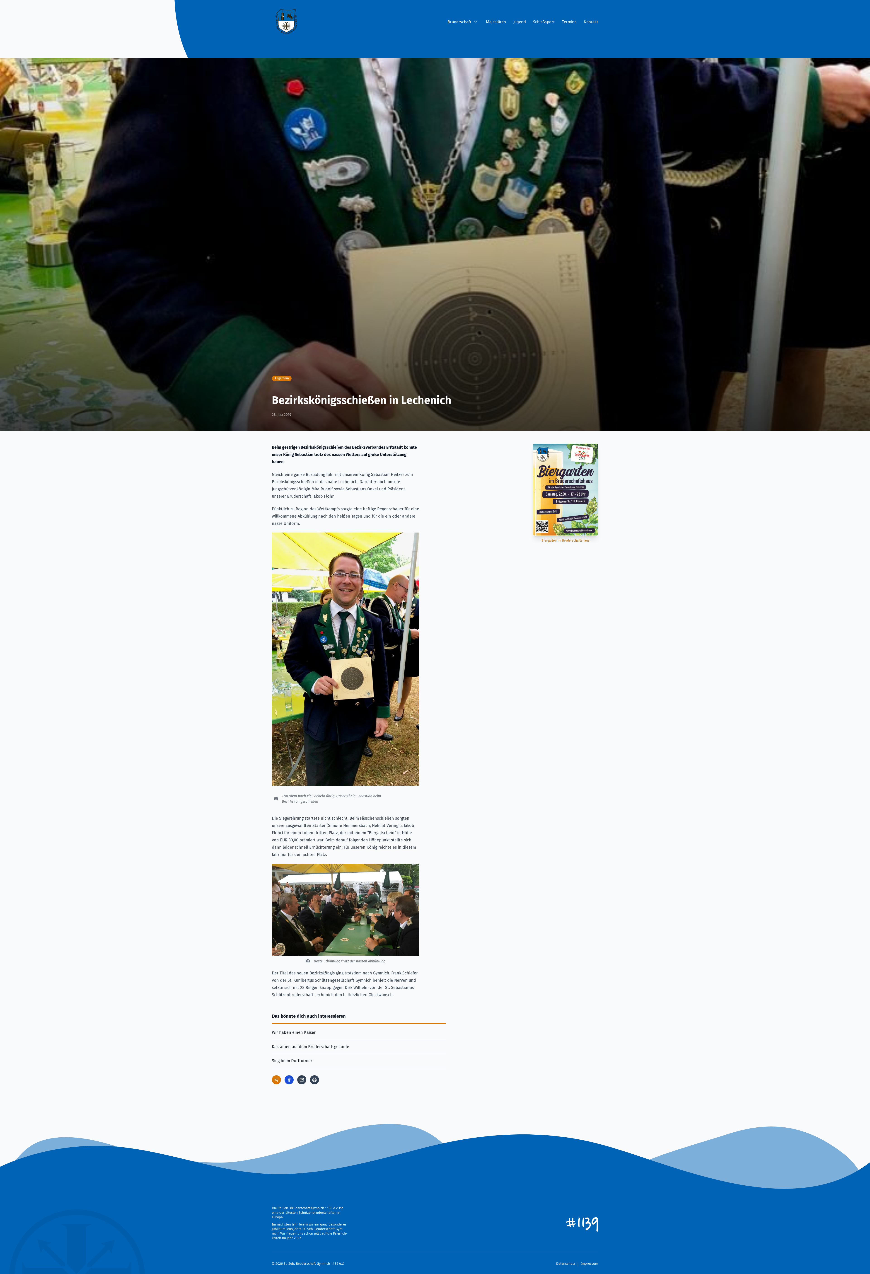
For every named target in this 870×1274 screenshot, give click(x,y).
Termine (569, 21)
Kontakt (591, 21)
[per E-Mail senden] (301, 1079)
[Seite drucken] (314, 1079)
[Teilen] (276, 1079)
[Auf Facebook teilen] (289, 1079)
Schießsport (544, 21)
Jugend (519, 21)
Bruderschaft (459, 21)
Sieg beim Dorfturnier (292, 1060)
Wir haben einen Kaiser (294, 1032)
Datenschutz (565, 1263)
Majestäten (496, 21)
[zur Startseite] (286, 21)
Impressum (589, 1263)
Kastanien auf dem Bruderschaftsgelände (310, 1046)
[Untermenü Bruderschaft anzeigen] (475, 22)
